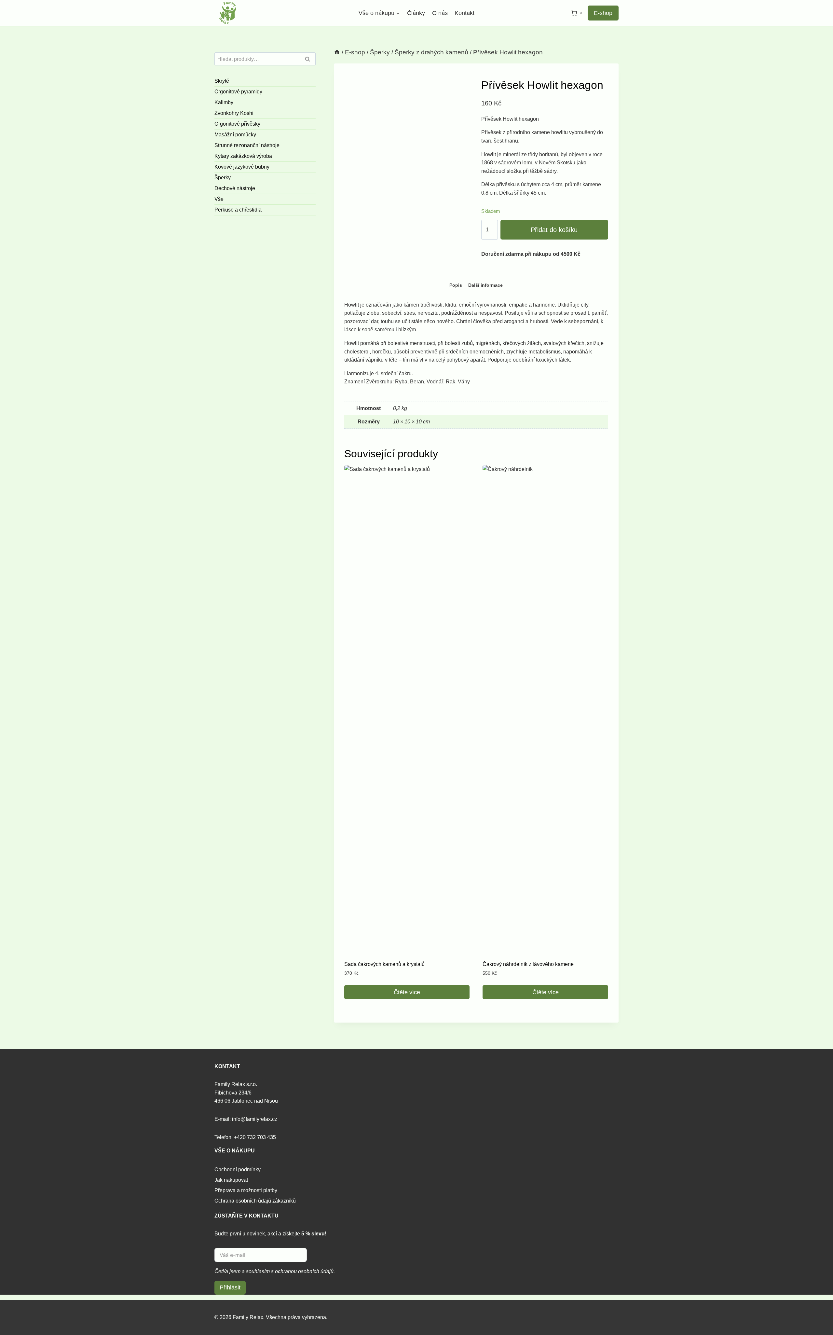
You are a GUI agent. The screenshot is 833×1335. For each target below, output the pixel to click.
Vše (219, 199)
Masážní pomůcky (235, 134)
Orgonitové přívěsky (237, 124)
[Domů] (337, 52)
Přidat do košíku (554, 229)
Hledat (309, 59)
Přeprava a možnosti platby (245, 1190)
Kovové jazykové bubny (241, 167)
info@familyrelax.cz (254, 1119)
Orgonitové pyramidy (238, 91)
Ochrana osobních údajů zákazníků (255, 1201)
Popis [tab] (455, 285)
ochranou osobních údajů (304, 1271)
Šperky (222, 177)
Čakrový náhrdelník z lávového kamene (528, 964)
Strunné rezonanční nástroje (247, 145)
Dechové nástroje (234, 188)
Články (416, 13)
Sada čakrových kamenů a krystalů (384, 964)
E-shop (603, 13)
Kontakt (464, 13)
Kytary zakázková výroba (243, 156)
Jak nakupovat (231, 1180)
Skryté (221, 81)
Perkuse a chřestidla (238, 210)
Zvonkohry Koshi (233, 113)
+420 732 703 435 (255, 1137)
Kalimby (223, 102)
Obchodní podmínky (237, 1169)
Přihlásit (230, 1287)
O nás (440, 13)
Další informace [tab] (485, 285)
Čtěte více (407, 992)
